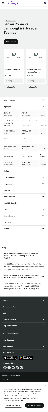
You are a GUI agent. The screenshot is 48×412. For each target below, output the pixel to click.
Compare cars (11, 21)
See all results (9, 87)
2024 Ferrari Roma (12, 69)
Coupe (10, 81)
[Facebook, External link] (9, 367)
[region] (24, 397)
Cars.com (7, 394)
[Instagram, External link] (17, 367)
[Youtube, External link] (13, 367)
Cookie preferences (13, 405)
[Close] (45, 385)
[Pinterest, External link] (21, 367)
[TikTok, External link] (5, 367)
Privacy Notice (6, 380)
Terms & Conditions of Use (11, 376)
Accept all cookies (34, 405)
